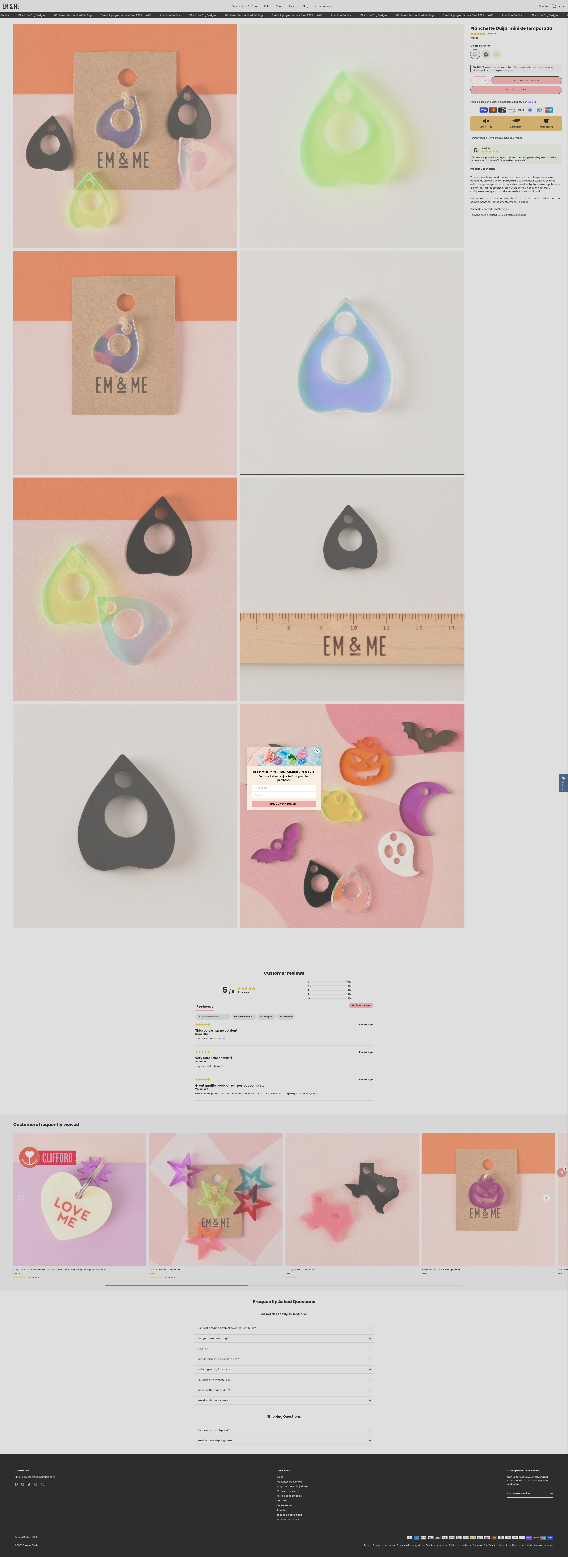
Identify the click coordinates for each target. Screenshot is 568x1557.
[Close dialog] (317, 751)
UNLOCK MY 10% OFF (284, 803)
